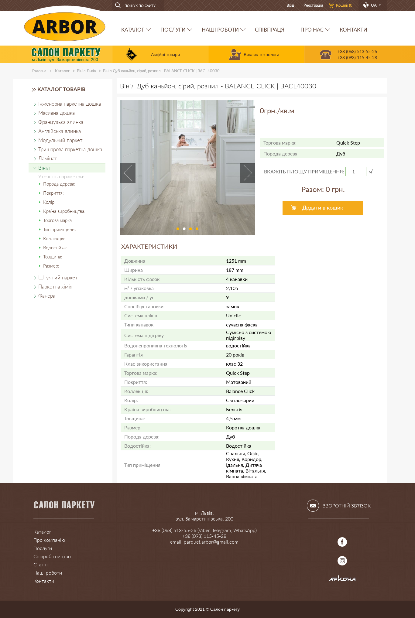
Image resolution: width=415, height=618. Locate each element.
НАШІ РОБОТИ (220, 29)
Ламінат (47, 158)
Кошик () (344, 5)
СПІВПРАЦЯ (269, 29)
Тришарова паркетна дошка (70, 149)
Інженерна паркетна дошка (69, 104)
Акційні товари (165, 54)
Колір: (49, 202)
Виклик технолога (261, 54)
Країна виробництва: (64, 211)
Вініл (86, 70)
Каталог (62, 70)
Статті (40, 564)
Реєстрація (313, 5)
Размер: (51, 265)
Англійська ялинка (59, 131)
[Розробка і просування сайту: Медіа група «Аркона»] (342, 580)
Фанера (46, 295)
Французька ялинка (60, 122)
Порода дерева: (59, 183)
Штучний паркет (57, 277)
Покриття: (53, 193)
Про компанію (49, 540)
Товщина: (52, 256)
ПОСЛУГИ (173, 29)
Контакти (43, 581)
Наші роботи (47, 572)
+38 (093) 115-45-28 (357, 57)
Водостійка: (55, 247)
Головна (39, 70)
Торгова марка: (58, 220)
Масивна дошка (56, 113)
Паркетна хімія (55, 286)
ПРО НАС (312, 29)
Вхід (290, 5)
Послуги (42, 548)
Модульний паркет (60, 140)
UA (374, 5)
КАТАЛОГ (132, 29)
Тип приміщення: (60, 229)
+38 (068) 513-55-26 (357, 51)
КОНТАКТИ (353, 29)
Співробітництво (52, 556)
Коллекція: (54, 238)
